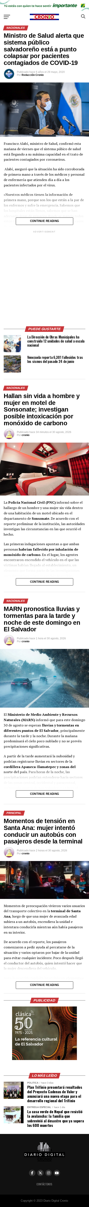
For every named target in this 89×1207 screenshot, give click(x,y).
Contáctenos (44, 1184)
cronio (25, 435)
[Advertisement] (44, 278)
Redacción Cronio (33, 74)
